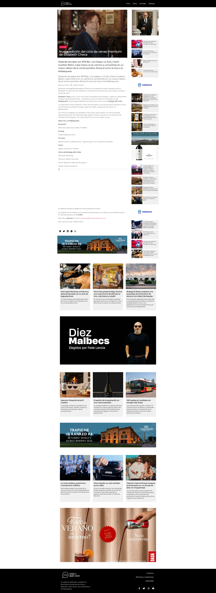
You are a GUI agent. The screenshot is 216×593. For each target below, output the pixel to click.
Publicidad (150, 581)
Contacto (150, 573)
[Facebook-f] (139, 588)
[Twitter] (144, 588)
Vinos (135, 3)
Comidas (142, 3)
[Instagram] (148, 588)
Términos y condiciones (145, 577)
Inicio (128, 3)
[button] (63, 47)
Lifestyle (151, 3)
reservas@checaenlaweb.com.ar (93, 218)
